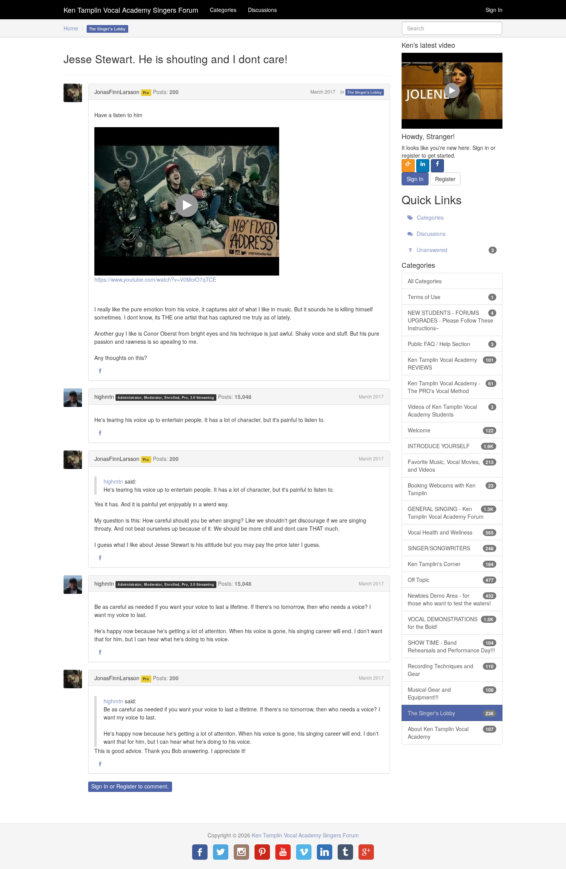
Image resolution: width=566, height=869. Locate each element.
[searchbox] (452, 28)
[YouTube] (283, 852)
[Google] (366, 852)
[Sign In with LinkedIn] (422, 165)
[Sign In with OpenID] (408, 165)
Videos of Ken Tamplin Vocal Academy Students (451, 410)
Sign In (494, 9)
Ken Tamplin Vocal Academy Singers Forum (131, 10)
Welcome (451, 430)
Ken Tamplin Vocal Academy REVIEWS (451, 363)
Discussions (262, 9)
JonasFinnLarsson (116, 92)
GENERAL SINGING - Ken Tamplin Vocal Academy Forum (451, 512)
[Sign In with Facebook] (437, 165)
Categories (223, 9)
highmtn (104, 396)
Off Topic (451, 579)
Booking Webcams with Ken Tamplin (451, 489)
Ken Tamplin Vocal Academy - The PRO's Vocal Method (451, 387)
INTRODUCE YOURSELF (451, 446)
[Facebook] (200, 852)
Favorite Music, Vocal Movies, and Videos (451, 465)
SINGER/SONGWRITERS (451, 548)
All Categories (425, 281)
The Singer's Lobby (364, 92)
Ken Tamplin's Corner (451, 564)
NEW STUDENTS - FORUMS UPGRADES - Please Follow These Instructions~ (451, 320)
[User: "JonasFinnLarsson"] (75, 93)
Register (126, 786)
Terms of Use (451, 297)
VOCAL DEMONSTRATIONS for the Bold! (451, 622)
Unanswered (454, 250)
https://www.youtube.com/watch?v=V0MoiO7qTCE (155, 279)
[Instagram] (241, 852)
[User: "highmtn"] (75, 397)
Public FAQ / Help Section (451, 344)
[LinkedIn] (324, 852)
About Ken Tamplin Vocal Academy (451, 732)
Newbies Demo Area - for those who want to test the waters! (451, 599)
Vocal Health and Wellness (451, 532)
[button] (100, 371)
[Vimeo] (303, 852)
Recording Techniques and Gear (451, 669)
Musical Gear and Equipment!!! (451, 693)
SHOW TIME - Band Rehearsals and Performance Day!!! (451, 646)
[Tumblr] (345, 852)
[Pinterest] (262, 852)
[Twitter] (220, 852)
